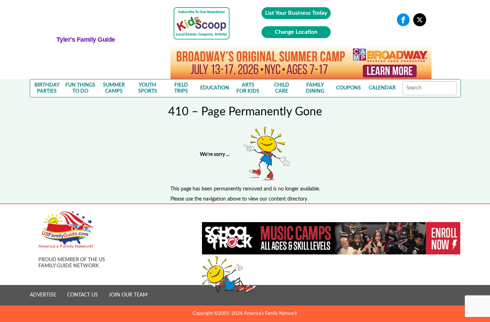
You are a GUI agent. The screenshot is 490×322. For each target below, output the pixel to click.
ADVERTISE (43, 295)
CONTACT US (82, 295)
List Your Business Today (296, 13)
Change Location (296, 32)
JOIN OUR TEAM (128, 295)
